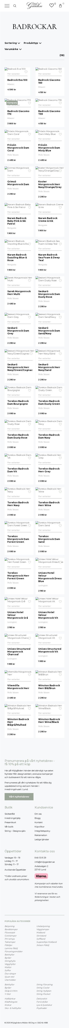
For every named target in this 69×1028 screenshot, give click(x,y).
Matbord (40, 932)
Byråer (8, 957)
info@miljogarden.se (45, 862)
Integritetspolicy (42, 831)
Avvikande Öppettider (15, 869)
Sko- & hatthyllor (13, 1008)
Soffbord (40, 939)
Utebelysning (43, 926)
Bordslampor (11, 929)
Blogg (37, 818)
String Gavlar (42, 987)
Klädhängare (11, 1002)
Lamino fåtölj (11, 948)
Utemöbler (10, 980)
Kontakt (39, 822)
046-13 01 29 (40, 857)
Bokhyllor (9, 954)
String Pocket (43, 994)
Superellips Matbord (46, 942)
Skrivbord (41, 935)
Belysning (10, 926)
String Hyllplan (43, 991)
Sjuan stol (9, 976)
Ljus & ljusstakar (44, 1005)
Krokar (8, 1005)
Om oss (38, 814)
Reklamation (41, 835)
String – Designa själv (15, 831)
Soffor (8, 970)
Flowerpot (10, 932)
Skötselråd (10, 814)
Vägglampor (42, 929)
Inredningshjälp (12, 818)
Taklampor (10, 942)
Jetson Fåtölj (42, 945)
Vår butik (9, 826)
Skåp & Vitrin (11, 991)
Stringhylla (10, 961)
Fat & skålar (42, 1002)
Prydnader (41, 1008)
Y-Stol (7, 994)
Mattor (8, 967)
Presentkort (10, 822)
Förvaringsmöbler (13, 951)
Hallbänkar (10, 998)
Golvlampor (10, 935)
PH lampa (10, 939)
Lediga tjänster (42, 839)
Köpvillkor (39, 826)
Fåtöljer (8, 945)
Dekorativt (41, 998)
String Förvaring (44, 984)
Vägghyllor (10, 964)
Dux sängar (10, 973)
